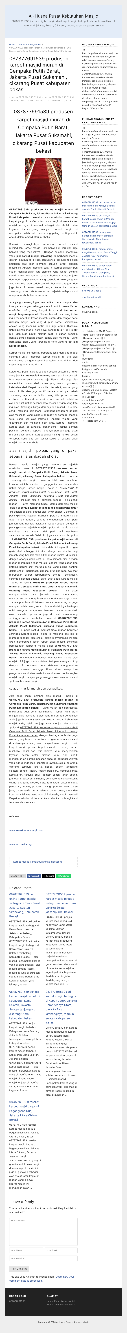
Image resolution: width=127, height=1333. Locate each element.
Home (12, 44)
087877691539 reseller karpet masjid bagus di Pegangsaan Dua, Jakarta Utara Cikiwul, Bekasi (24, 1110)
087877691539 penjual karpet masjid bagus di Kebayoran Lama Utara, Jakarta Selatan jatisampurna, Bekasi (61, 903)
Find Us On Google (91, 290)
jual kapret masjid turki (30, 44)
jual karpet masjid (32, 100)
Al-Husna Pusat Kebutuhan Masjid (63, 16)
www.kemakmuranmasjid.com (26, 830)
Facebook (34, 876)
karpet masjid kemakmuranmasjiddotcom (37, 861)
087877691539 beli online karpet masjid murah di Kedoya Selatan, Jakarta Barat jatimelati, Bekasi (99, 205)
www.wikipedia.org (20, 844)
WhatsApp (64, 876)
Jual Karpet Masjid (91, 297)
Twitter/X (49, 876)
